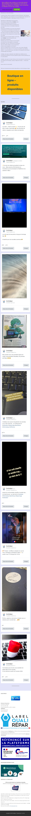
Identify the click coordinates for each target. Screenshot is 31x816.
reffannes (12, 427)
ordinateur (5, 425)
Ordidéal (10, 1)
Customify (23, 813)
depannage (12, 425)
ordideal (21, 494)
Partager (26, 138)
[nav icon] (28, 3)
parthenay (18, 425)
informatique (6, 427)
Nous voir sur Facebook (8, 138)
